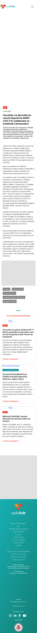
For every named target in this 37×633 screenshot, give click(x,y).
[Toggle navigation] (32, 7)
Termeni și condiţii (18, 554)
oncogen (6, 289)
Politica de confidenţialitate (18, 551)
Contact (18, 545)
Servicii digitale (18, 540)
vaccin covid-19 (18, 289)
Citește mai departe (10, 359)
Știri (18, 526)
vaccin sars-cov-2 (9, 293)
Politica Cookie (18, 560)
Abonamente (18, 532)
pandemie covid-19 (9, 301)
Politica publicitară (18, 557)
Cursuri (18, 534)
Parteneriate (18, 543)
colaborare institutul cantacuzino (14, 297)
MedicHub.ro (18, 606)
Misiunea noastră (18, 523)
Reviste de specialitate (18, 529)
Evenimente (18, 537)
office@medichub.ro (18, 602)
